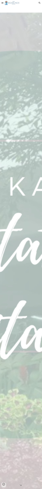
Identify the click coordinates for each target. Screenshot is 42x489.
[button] (2, 3)
